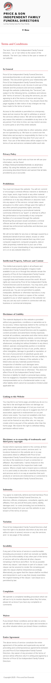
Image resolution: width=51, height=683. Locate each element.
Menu (27, 30)
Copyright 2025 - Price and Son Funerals (19, 677)
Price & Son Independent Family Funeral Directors (22, 17)
